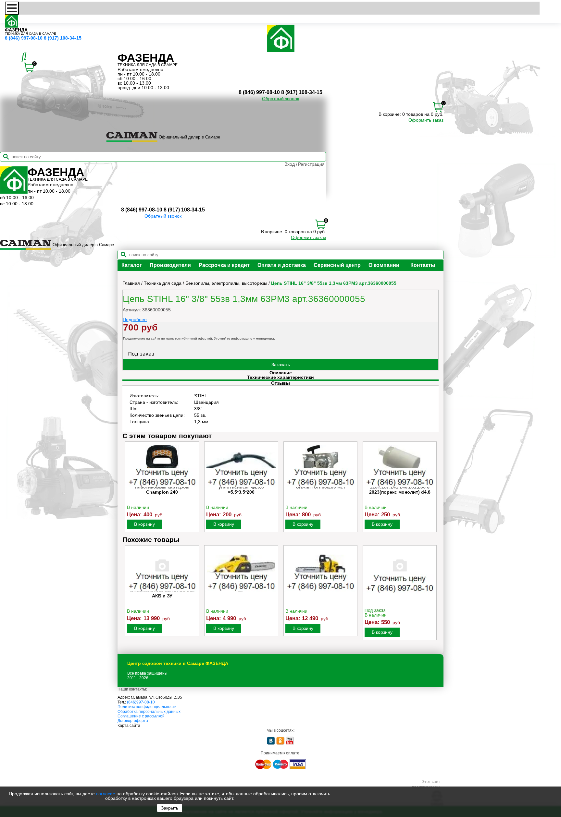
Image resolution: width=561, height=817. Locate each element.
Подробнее (135, 319)
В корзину (144, 524)
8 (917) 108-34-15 (62, 38)
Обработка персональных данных (149, 711)
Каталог (131, 265)
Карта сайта (129, 725)
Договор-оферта (133, 720)
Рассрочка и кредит (224, 265)
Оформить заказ (425, 120)
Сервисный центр (337, 265)
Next (433, 489)
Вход (289, 164)
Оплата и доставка (281, 265)
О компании (383, 265)
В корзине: (390, 114)
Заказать (280, 364)
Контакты (422, 265)
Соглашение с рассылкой (141, 716)
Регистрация (311, 164)
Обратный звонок (280, 98)
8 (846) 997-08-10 (24, 38)
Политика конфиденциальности (147, 706)
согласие (105, 793)
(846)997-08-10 (141, 702)
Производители (170, 265)
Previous (128, 489)
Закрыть (169, 808)
